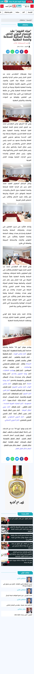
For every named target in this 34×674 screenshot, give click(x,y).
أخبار (24, 12)
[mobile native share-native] (26, 52)
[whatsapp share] (12, 52)
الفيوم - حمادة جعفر (23, 46)
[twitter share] (17, 52)
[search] (2, 6)
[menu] (32, 6)
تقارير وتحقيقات (8, 12)
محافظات (22, 20)
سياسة (17, 12)
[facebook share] (21, 52)
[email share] (8, 52)
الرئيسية (30, 12)
